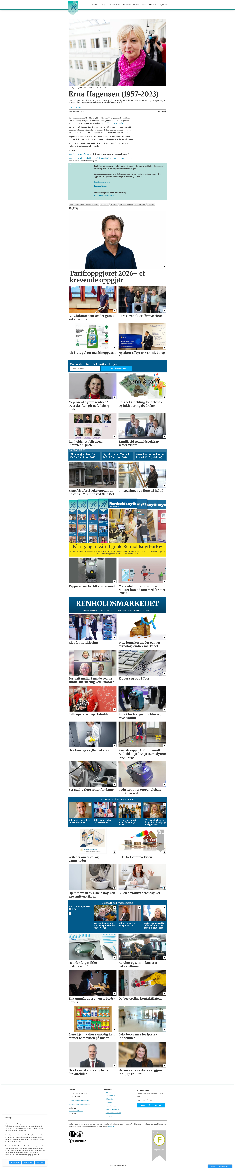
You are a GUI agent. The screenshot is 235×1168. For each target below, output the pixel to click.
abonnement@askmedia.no (79, 1100)
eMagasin (161, 5)
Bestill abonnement (102, 182)
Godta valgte (28, 1162)
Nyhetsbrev (152, 5)
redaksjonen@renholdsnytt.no (79, 1104)
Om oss (144, 5)
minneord (105, 204)
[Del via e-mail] (164, 111)
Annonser (136, 5)
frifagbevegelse (126, 204)
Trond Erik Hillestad (76, 1111)
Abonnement (126, 5)
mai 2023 (114, 204)
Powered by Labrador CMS (117, 1165)
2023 (71, 204)
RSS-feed (109, 1116)
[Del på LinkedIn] (162, 111)
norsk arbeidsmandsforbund (86, 204)
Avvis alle (40, 1162)
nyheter (150, 204)
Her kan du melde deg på (104, 195)
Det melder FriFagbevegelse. (113, 123)
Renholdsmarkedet (114, 5)
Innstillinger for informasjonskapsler (220, 1166)
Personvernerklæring (113, 1113)
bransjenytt (140, 204)
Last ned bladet (100, 186)
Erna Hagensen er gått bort (79, 154)
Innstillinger (15, 1162)
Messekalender (111, 1106)
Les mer (111, 1127)
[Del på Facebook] (159, 111)
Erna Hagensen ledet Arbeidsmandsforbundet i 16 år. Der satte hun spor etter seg (100, 158)
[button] (72, 811)
